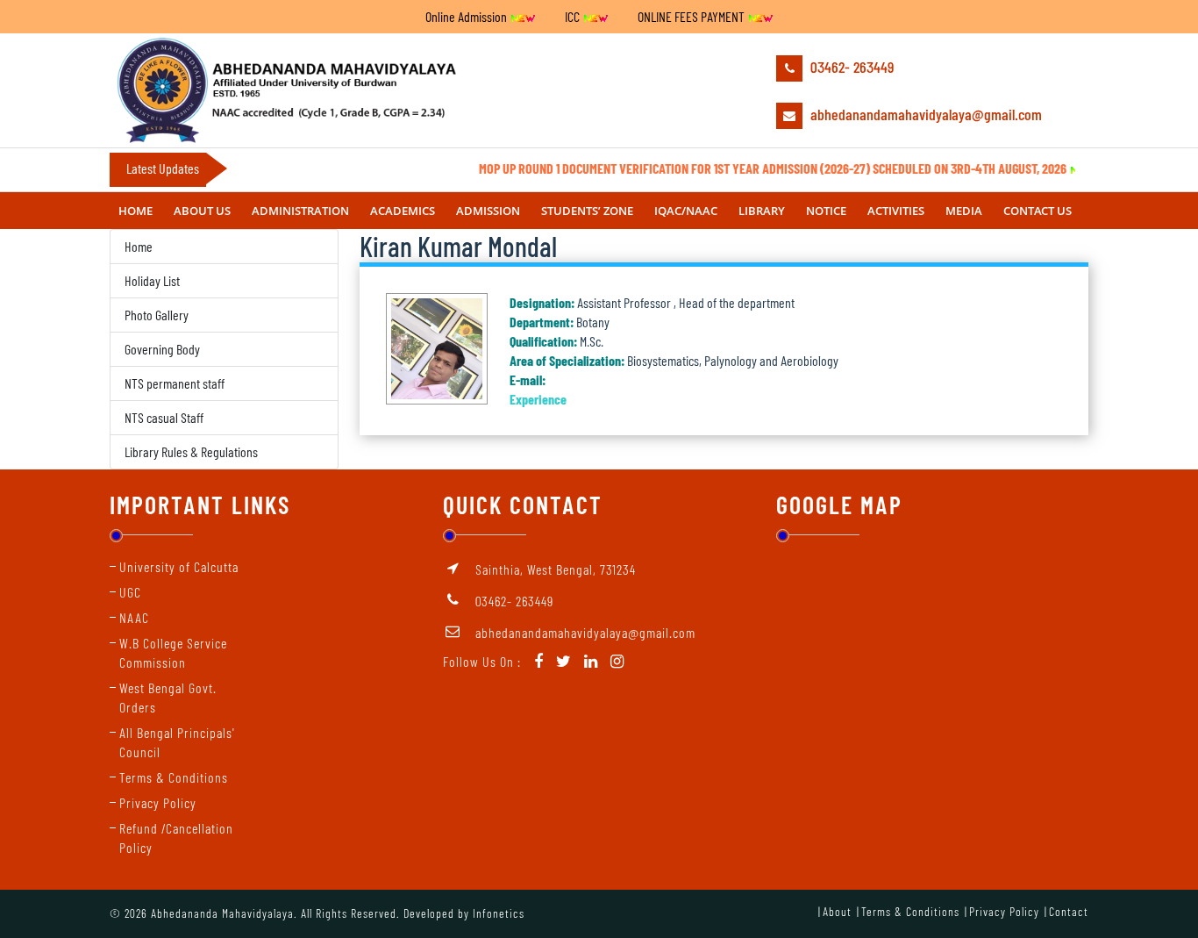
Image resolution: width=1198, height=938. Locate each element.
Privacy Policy (157, 802)
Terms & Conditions (173, 777)
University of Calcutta (179, 566)
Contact (1068, 911)
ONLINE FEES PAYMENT (692, 16)
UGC (130, 592)
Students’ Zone (587, 210)
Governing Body (162, 348)
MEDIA (963, 210)
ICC (573, 16)
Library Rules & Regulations (191, 451)
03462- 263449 (850, 66)
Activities (895, 210)
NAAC (134, 617)
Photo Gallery (157, 314)
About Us (202, 210)
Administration (300, 210)
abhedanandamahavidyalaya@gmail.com (924, 114)
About (837, 911)
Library (761, 210)
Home (135, 210)
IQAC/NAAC (685, 210)
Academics (402, 210)
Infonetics (498, 913)
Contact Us (1037, 210)
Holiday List (152, 280)
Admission (488, 210)
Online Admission (467, 16)
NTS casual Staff (164, 417)
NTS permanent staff (175, 383)
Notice (826, 210)
